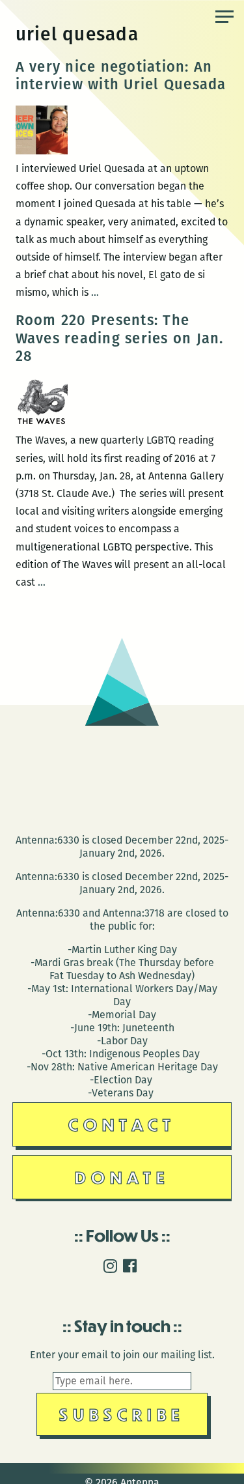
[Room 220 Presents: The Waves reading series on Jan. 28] (42, 422)
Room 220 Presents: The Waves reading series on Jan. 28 (120, 338)
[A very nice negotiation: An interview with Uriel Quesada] (42, 151)
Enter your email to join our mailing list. (122, 1354)
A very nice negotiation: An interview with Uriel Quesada (121, 76)
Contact (122, 1124)
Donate (122, 1177)
